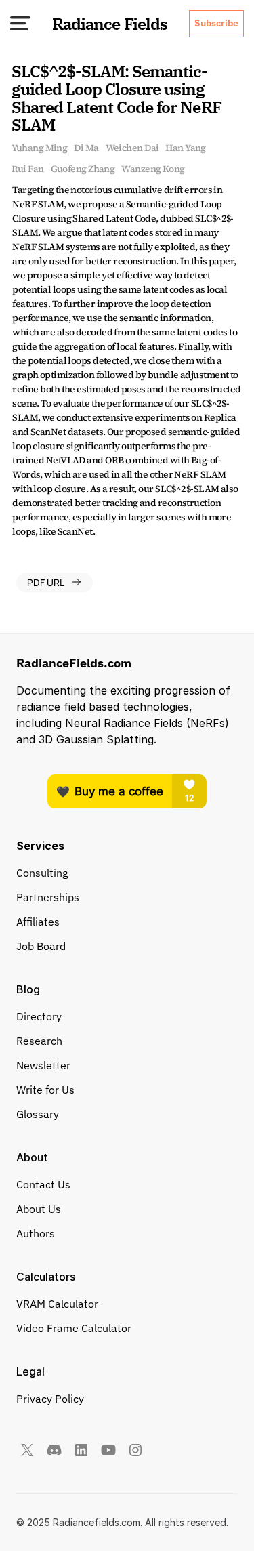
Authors (35, 1233)
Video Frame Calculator (73, 1328)
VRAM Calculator (57, 1303)
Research (39, 1041)
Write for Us (45, 1089)
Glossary (37, 1114)
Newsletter (43, 1065)
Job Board (41, 946)
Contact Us (43, 1184)
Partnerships (47, 897)
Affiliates (38, 921)
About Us (38, 1209)
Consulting (42, 873)
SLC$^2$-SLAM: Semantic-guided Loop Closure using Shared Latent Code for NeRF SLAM (118, 98)
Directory (39, 1016)
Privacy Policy (50, 1398)
